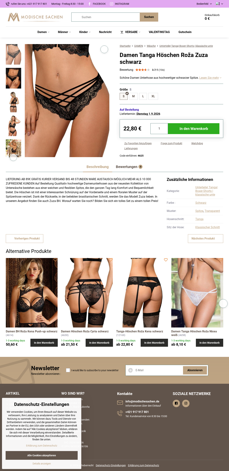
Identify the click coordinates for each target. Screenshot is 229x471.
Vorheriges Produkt (27, 238)
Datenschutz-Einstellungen (111, 465)
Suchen (149, 17)
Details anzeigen (42, 463)
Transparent (212, 211)
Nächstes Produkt (203, 238)
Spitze (199, 211)
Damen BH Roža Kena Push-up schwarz (31, 331)
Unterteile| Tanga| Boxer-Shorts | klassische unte (206, 191)
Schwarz (200, 202)
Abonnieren (195, 370)
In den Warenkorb (194, 128)
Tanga (199, 219)
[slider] (142, 69)
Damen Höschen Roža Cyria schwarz (85, 331)
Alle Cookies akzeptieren (41, 455)
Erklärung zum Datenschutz (143, 465)
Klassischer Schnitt (207, 227)
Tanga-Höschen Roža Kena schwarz (139, 331)
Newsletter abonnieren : (46, 374)
